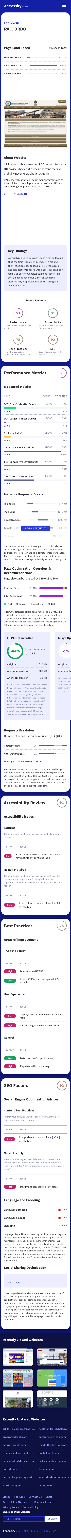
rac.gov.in (11, 23)
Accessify (16, 6)
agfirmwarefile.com (14, 1445)
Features (19, 1496)
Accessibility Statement (16, 1502)
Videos (6, 1496)
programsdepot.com (15, 1436)
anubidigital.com (49, 1453)
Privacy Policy (11, 1507)
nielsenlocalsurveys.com (53, 1461)
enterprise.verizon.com (52, 1436)
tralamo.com (46, 1469)
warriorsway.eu (12, 1485)
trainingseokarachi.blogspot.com (19, 1453)
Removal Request (44, 1502)
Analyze (52, 1519)
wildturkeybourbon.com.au (55, 1477)
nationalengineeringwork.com (19, 1477)
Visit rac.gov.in (15, 194)
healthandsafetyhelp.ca (53, 1428)
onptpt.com (10, 1469)
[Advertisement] (35, 89)
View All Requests (36, 528)
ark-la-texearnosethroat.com (19, 1428)
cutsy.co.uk (45, 1485)
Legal (49, 1496)
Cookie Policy (30, 1507)
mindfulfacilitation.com (53, 1445)
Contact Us (35, 1496)
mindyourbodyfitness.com (18, 1461)
